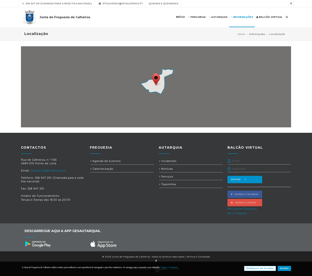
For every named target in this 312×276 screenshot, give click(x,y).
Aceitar (284, 268)
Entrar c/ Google (244, 202)
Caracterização (102, 168)
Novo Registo (237, 213)
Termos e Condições (198, 256)
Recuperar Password (242, 208)
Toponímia (168, 184)
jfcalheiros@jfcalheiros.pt (122, 3)
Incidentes (168, 161)
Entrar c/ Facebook (245, 194)
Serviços (166, 176)
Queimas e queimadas (163, 3)
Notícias (166, 168)
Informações (242, 16)
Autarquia (219, 16)
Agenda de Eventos (106, 161)
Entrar (236, 179)
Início (241, 34)
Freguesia (198, 16)
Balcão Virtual (270, 16)
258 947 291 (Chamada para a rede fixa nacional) (58, 3)
